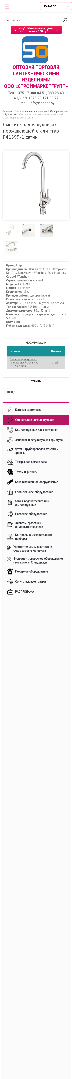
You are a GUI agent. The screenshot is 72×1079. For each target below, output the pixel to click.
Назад (11, 392)
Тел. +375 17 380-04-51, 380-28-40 (36, 93)
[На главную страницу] (35, 50)
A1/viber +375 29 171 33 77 (36, 98)
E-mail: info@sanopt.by (36, 103)
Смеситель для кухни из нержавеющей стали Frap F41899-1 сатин (24, 362)
